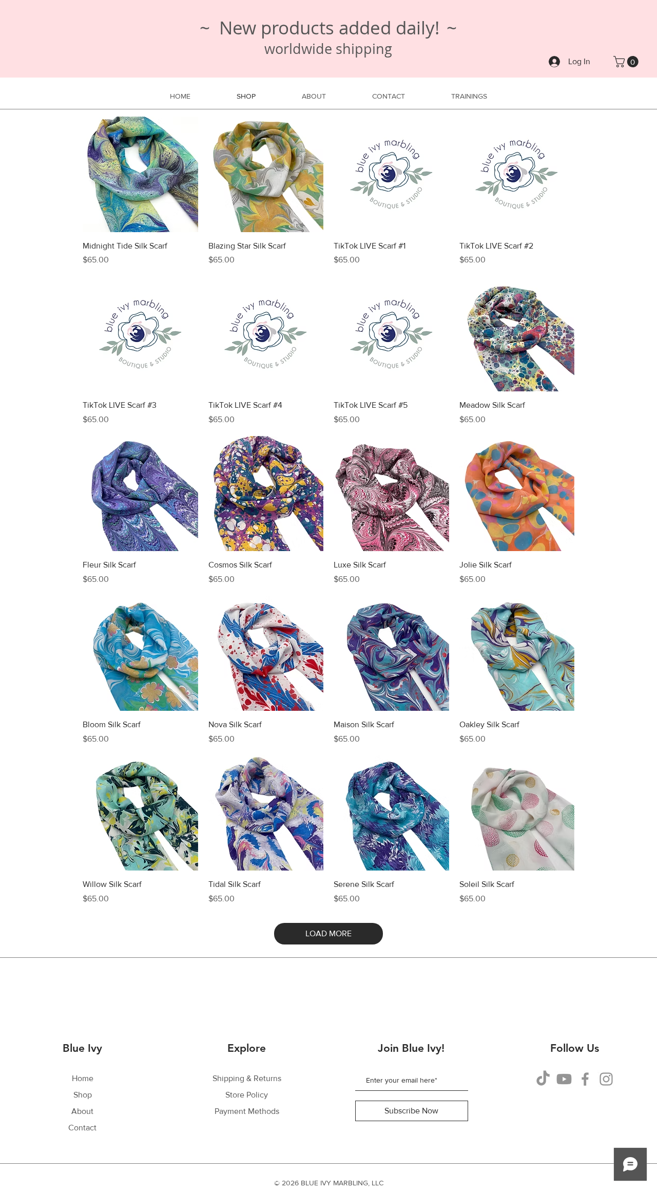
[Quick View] (140, 174)
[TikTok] (543, 1079)
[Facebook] (585, 1079)
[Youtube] (564, 1079)
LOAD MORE (328, 933)
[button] (627, 61)
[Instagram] (606, 1079)
